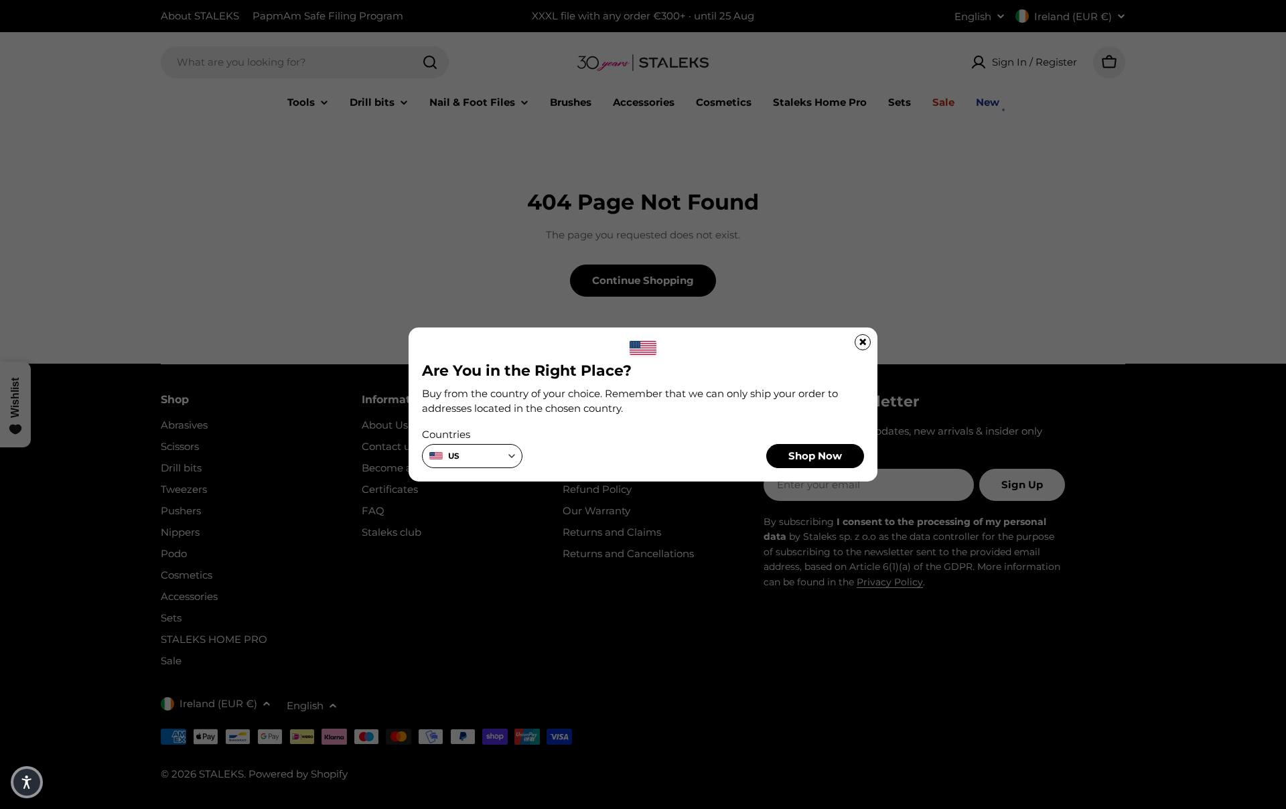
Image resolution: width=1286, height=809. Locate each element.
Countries (446, 434)
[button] (27, 782)
